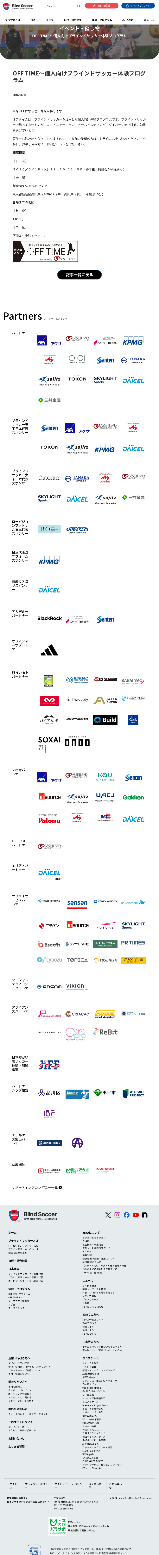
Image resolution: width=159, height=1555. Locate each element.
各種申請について (91, 1262)
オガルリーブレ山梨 (92, 1412)
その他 (85, 1302)
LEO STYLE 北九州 (91, 1450)
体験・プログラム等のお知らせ (98, 1292)
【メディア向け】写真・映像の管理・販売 (104, 1265)
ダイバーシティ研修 (18, 1363)
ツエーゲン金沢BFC (92, 1408)
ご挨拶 (85, 1241)
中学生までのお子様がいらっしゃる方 (102, 1346)
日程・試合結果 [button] (73, 20)
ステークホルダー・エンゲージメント (28, 1413)
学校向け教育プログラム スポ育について (29, 1366)
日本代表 (13, 1269)
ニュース (87, 1280)
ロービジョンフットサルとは (23, 1245)
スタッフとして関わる (20, 1397)
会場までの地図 (23, 202)
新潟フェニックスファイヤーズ (98, 1370)
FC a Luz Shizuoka (92, 1468)
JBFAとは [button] (128, 20)
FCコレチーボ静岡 (91, 1419)
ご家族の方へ (90, 1342)
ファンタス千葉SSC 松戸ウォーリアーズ (103, 1380)
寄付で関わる (15, 1386)
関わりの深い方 (17, 1409)
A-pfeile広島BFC (90, 1443)
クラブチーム (90, 1358)
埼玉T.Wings (88, 1377)
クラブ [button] (50, 20)
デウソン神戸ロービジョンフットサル (102, 1464)
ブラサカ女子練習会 (18, 1300)
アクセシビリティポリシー (22, 1430)
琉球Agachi (88, 1454)
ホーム (12, 1232)
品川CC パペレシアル (93, 1391)
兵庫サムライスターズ (93, 1433)
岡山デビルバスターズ (93, 1436)
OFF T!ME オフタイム (19, 1293)
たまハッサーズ (90, 1401)
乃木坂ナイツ (89, 1384)
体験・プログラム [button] (102, 20)
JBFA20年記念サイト (93, 1319)
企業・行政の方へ (19, 1358)
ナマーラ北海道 (90, 1363)
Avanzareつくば (90, 1373)
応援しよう (88, 1330)
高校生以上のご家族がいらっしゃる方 (102, 1350)
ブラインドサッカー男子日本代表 (25, 1273)
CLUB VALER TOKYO (92, 1461)
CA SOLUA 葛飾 (90, 1457)
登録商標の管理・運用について (98, 1258)
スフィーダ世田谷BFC (93, 1398)
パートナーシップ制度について (24, 1370)
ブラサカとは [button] (12, 20)
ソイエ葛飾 (88, 1394)
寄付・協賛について (18, 1373)
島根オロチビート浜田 (94, 1440)
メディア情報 (89, 1296)
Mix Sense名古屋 (90, 1422)
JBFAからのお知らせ (93, 1306)
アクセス (87, 1251)
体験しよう (88, 1326)
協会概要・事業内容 (92, 1244)
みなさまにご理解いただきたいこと (101, 1269)
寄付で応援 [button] (103, 5)
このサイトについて (20, 1422)
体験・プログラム (19, 1289)
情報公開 (87, 1254)
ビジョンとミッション (94, 1237)
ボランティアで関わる (19, 1393)
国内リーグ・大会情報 (94, 1289)
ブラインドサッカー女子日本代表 (25, 1277)
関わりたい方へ (17, 1382)
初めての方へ (90, 1314)
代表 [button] (33, 20)
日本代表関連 (89, 1285)
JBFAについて (91, 1232)
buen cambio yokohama (95, 1405)
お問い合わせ (16, 1438)
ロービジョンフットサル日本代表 (25, 1280)
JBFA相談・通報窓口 (93, 1272)
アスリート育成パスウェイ (96, 1247)
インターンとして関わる (21, 1400)
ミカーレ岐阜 (89, 1426)
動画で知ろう (89, 1323)
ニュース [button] (149, 20)
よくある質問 (16, 1446)
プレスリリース (90, 1299)
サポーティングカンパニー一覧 (35, 1187)
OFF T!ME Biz (15, 1297)
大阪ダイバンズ (90, 1429)
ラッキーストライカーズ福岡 (97, 1447)
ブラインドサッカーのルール (23, 1249)
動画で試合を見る (17, 1252)
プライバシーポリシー (20, 1426)
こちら (60, 144)
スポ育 (11, 1304)
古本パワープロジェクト (21, 1390)
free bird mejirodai (91, 1387)
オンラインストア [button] (139, 5)
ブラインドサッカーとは (23, 1240)
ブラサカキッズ (16, 1308)
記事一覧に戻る (79, 274)
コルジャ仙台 (89, 1366)
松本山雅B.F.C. (89, 1415)
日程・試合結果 (17, 1261)
